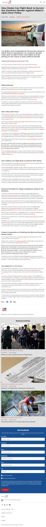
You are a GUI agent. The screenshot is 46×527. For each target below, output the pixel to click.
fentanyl (16, 67)
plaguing (32, 136)
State (2, 462)
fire (7, 121)
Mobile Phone (4, 455)
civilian (17, 163)
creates (21, 167)
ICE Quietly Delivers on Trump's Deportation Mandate (18, 421)
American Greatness (16, 61)
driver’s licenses (8, 195)
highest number (28, 277)
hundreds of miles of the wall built (16, 93)
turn (22, 92)
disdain (8, 75)
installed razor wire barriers (25, 117)
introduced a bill (21, 241)
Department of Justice (19, 121)
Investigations (5, 350)
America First (18, 417)
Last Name (3, 443)
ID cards (15, 195)
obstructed (7, 92)
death (4, 68)
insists (20, 72)
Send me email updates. (7, 475)
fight (24, 165)
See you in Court (13, 123)
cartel (19, 67)
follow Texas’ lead (12, 151)
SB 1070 (37, 96)
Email (2, 449)
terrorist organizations (31, 139)
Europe (37, 270)
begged (27, 256)
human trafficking (29, 67)
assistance (15, 130)
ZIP (2, 468)
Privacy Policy (33, 483)
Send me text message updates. (9, 478)
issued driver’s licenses (16, 208)
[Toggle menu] (44, 2)
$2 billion (25, 129)
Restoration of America (15, 499)
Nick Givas (12, 17)
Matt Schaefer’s (10, 167)
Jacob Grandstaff (12, 419)
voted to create (14, 202)
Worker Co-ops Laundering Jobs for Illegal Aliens (16, 354)
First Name (3, 436)
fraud (38, 67)
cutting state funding (8, 115)
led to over (17, 133)
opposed (14, 92)
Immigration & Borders (23, 17)
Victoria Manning (12, 352)
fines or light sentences (32, 216)
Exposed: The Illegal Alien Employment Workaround (17, 388)
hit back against (23, 237)
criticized (6, 272)
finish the (18, 242)
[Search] (41, 2)
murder (35, 67)
